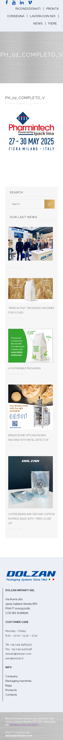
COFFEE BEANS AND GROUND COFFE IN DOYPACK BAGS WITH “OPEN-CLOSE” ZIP (31, 519)
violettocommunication (23, 724)
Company (11, 676)
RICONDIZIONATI (28, 8)
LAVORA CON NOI (42, 16)
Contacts (11, 694)
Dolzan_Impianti (16, 103)
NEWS (38, 23)
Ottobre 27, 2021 (15, 267)
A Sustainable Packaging (24, 368)
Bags (8, 685)
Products (11, 690)
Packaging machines (18, 681)
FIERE (52, 23)
